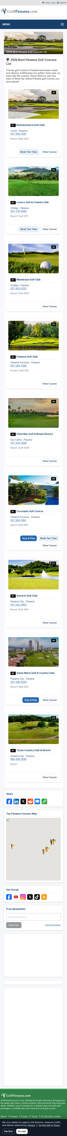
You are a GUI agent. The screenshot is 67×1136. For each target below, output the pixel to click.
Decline (8, 1131)
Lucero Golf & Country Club (33, 202)
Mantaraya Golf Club (29, 279)
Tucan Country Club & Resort (34, 750)
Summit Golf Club (27, 595)
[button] (44, 852)
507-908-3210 (18, 133)
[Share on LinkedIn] (16, 801)
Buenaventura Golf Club (31, 125)
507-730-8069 (18, 211)
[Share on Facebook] (9, 801)
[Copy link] (44, 801)
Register (63, 3)
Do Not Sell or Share (51, 1116)
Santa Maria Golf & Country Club (36, 672)
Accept (22, 1131)
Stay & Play (28, 538)
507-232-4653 (18, 604)
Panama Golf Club (27, 356)
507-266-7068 (18, 365)
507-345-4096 (18, 443)
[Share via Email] (37, 801)
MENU (6, 24)
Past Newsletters (53, 925)
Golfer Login (50, 3)
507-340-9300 (18, 682)
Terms (35, 1116)
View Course (50, 152)
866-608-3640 (18, 759)
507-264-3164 (18, 520)
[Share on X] (23, 801)
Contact (14, 1116)
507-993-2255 (18, 288)
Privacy (24, 1116)
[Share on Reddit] (30, 801)
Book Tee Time (29, 152)
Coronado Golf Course (30, 511)
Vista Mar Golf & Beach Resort (35, 433)
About (3, 1116)
